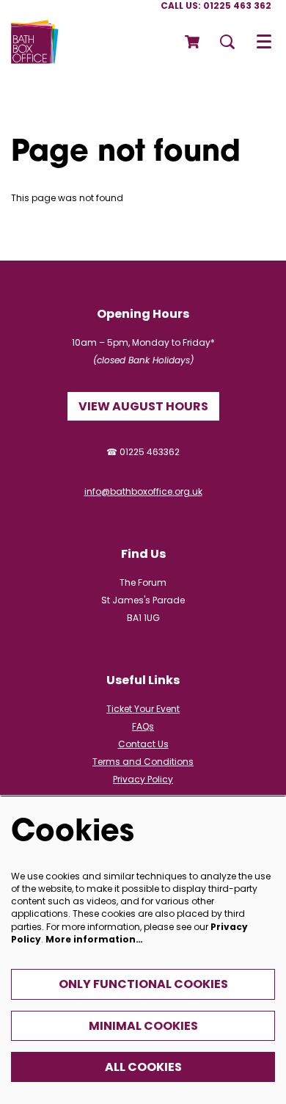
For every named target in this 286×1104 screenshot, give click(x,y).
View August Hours (143, 406)
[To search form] (227, 42)
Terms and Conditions (143, 761)
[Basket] (193, 42)
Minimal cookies (143, 1025)
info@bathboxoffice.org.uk (143, 491)
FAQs (143, 726)
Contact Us (143, 744)
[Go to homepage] (35, 42)
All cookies (143, 1066)
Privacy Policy (143, 779)
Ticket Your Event (143, 708)
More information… (94, 939)
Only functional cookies (143, 984)
